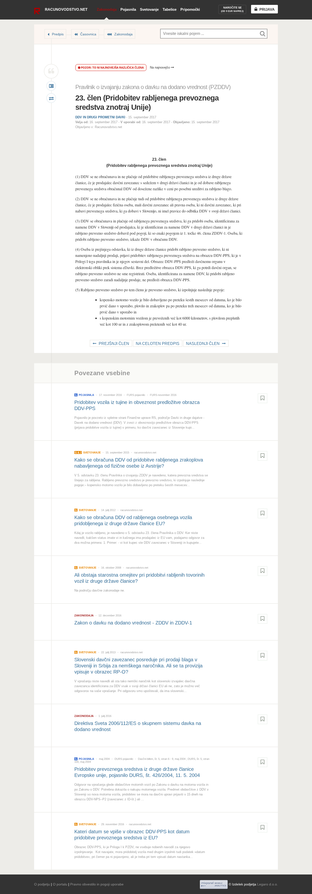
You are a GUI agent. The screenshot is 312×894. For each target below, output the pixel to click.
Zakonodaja (107, 9)
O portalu (60, 884)
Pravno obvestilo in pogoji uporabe (97, 884)
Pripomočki (190, 9)
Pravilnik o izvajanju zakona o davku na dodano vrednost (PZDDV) (153, 87)
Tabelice (169, 9)
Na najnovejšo (160, 67)
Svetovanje (149, 9)
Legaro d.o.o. (267, 884)
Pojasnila (128, 9)
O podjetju (42, 884)
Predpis (58, 34)
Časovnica (88, 34)
